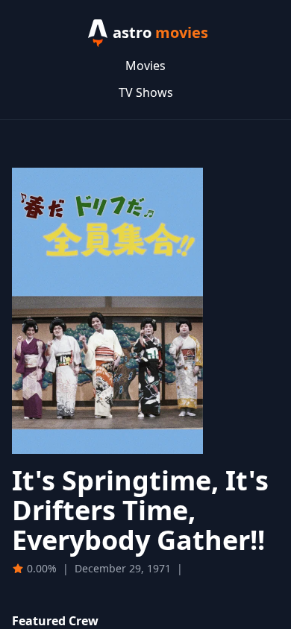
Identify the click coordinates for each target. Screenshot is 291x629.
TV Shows (146, 92)
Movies (145, 65)
